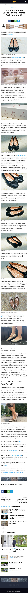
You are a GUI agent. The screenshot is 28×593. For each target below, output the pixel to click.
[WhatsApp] (15, 21)
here (20, 441)
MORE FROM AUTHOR (16, 506)
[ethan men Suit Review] (4, 570)
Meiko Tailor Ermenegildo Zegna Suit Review (14, 550)
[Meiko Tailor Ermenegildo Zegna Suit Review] (14, 541)
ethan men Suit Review (15, 568)
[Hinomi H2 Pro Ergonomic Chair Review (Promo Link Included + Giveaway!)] (4, 517)
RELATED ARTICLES (5, 506)
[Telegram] (18, 21)
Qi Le (10, 553)
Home (2, 4)
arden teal (7, 484)
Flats (16, 484)
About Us (14, 589)
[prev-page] (2, 528)
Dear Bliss (12, 484)
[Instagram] (14, 585)
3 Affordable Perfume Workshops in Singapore (7, 500)
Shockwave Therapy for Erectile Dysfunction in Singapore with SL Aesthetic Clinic (16, 511)
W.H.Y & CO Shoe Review (15, 562)
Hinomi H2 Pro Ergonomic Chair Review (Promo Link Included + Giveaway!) (16, 517)
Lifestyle (6, 4)
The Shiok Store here (12, 450)
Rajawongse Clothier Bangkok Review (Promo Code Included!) (21, 501)
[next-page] (4, 528)
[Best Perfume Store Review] (4, 557)
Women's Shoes (5, 485)
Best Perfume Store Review (16, 556)
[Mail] (17, 585)
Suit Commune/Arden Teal (18, 57)
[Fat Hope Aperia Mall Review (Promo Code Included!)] (4, 523)
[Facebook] (9, 21)
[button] (2, 2)
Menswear (14, 548)
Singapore (20, 484)
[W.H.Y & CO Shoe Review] (4, 564)
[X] (12, 21)
